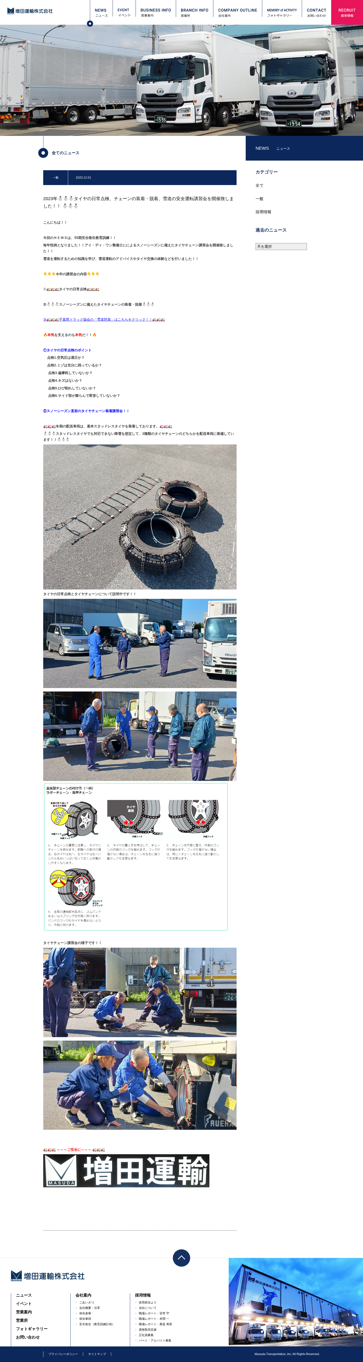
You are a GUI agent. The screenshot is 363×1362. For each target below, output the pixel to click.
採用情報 (263, 212)
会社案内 (83, 1295)
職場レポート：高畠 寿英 (155, 1324)
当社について (148, 1308)
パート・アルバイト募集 (155, 1340)
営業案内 (24, 1312)
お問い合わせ (28, 1337)
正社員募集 (146, 1335)
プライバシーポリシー (63, 1354)
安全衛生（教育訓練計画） (97, 1324)
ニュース (24, 1295)
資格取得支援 (148, 1329)
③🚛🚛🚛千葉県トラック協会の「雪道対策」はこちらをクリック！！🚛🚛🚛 (104, 319)
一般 (259, 199)
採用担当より (148, 1302)
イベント (24, 1303)
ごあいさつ (86, 1302)
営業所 (22, 1320)
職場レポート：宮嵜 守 (154, 1313)
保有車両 (85, 1318)
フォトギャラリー (32, 1329)
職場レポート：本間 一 (154, 1318)
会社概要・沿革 (89, 1308)
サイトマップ (97, 1354)
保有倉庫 (85, 1313)
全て (259, 185)
